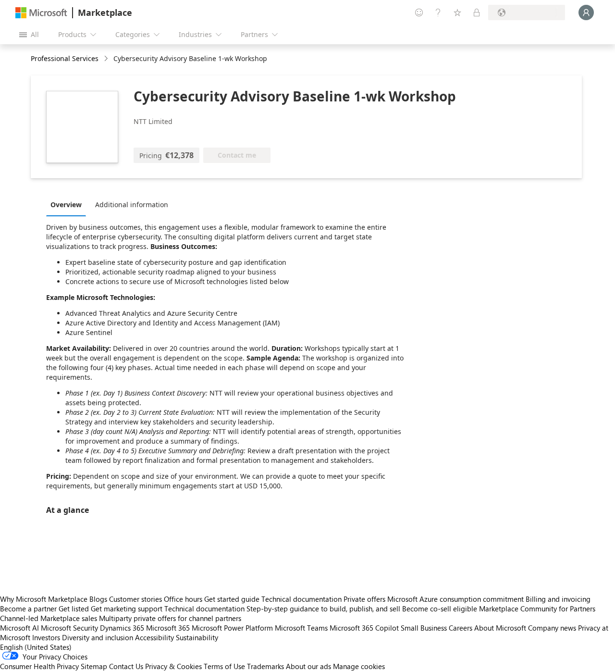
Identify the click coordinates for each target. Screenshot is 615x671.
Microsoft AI (19, 628)
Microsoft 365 (168, 628)
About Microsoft (500, 628)
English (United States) (36, 647)
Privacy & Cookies (173, 666)
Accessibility (154, 637)
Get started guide (231, 599)
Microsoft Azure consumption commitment (456, 599)
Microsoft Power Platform (232, 628)
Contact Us (126, 666)
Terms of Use (224, 666)
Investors (46, 637)
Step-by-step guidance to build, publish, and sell (323, 608)
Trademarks (265, 666)
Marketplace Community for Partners (537, 608)
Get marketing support (126, 608)
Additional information (131, 204)
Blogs (98, 599)
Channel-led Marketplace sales (48, 618)
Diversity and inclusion (97, 637)
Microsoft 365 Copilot (364, 628)
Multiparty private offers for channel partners (170, 618)
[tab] (68, 204)
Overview (66, 204)
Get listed (74, 608)
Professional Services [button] (64, 58)
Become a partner (28, 608)
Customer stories (135, 599)
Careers (460, 628)
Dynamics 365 (122, 628)
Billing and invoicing (558, 599)
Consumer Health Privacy (39, 666)
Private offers (364, 599)
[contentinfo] (107, 58)
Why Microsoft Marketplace (43, 599)
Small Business (424, 628)
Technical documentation (301, 599)
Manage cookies (359, 666)
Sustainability (197, 637)
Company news (552, 628)
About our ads (308, 666)
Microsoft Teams (301, 628)
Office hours (183, 599)
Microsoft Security (69, 628)
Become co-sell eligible (439, 608)
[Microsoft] (41, 12)
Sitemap (94, 666)
